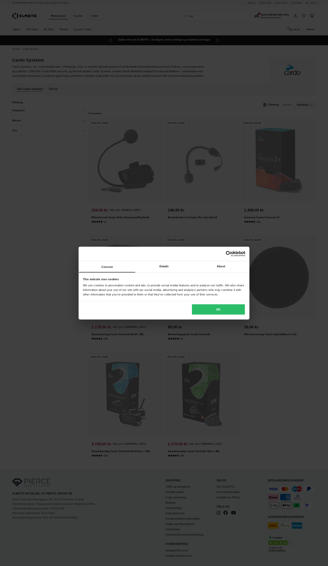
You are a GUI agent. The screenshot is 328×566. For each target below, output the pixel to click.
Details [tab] (164, 266)
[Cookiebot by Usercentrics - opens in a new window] (228, 254)
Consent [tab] (107, 266)
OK (218, 309)
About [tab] (221, 266)
